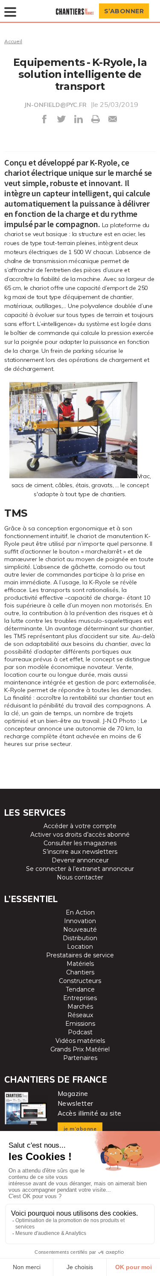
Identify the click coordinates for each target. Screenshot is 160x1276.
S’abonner (124, 11)
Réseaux (80, 1015)
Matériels (80, 964)
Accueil (13, 41)
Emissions (80, 1023)
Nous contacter (80, 877)
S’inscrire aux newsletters (80, 852)
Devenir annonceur (80, 860)
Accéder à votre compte (80, 826)
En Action (80, 912)
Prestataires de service (80, 955)
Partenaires (80, 1058)
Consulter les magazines (80, 843)
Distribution (80, 938)
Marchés (80, 1006)
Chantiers (80, 972)
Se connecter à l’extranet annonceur (80, 869)
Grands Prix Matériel (80, 1049)
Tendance (80, 989)
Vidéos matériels (80, 1041)
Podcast (80, 1032)
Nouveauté (80, 929)
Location (80, 946)
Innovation (80, 921)
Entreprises (80, 998)
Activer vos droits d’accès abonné (80, 834)
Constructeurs (80, 981)
